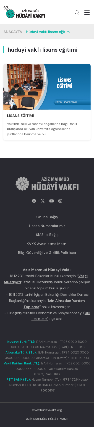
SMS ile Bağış (47, 234)
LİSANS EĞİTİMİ (20, 115)
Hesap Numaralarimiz (47, 225)
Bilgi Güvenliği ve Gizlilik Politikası (47, 252)
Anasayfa (12, 31)
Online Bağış (47, 217)
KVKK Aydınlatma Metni (47, 243)
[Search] (77, 12)
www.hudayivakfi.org (47, 410)
